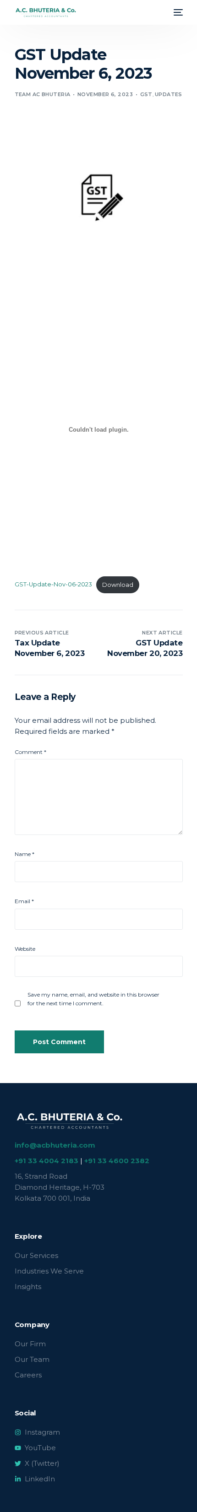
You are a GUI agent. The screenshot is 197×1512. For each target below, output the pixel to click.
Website (25, 948)
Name (24, 854)
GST (146, 94)
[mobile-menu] (177, 12)
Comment (30, 751)
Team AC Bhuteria (43, 94)
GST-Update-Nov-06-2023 (53, 584)
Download (117, 584)
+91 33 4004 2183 (46, 1160)
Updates (168, 94)
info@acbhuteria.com (55, 1145)
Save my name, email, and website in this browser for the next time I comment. (93, 999)
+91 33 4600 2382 (116, 1160)
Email (24, 901)
